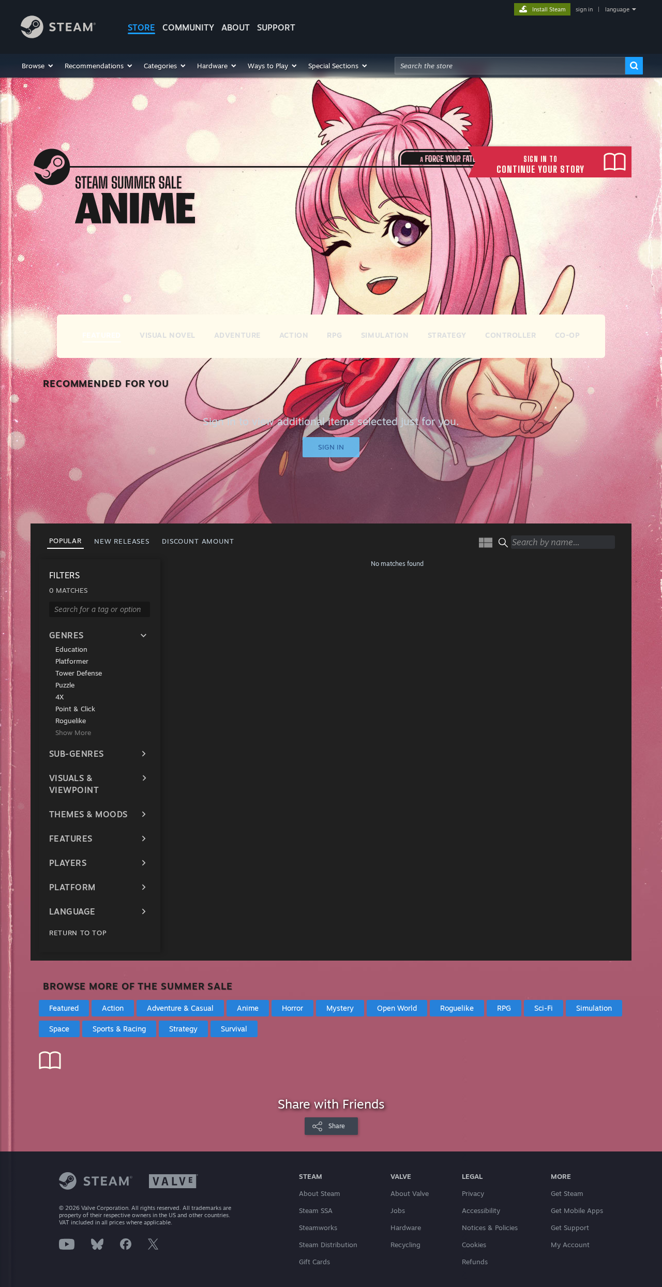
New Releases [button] (121, 541)
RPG (504, 1008)
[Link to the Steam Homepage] (58, 35)
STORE (141, 27)
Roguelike (70, 720)
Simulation (594, 1008)
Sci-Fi (543, 1008)
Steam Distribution (328, 1244)
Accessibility (481, 1210)
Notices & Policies (490, 1227)
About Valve (409, 1193)
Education (71, 649)
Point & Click (75, 709)
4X (59, 697)
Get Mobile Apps (577, 1210)
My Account (570, 1244)
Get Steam (567, 1193)
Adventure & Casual (180, 1008)
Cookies (474, 1244)
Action (113, 1008)
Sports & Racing (119, 1028)
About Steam (319, 1193)
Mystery (340, 1008)
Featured (64, 1008)
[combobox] (510, 65)
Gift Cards (314, 1262)
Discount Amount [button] (198, 541)
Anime (248, 1008)
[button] (38, 66)
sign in (584, 9)
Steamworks (318, 1227)
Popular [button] (65, 540)
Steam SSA (316, 1210)
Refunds (475, 1262)
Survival (234, 1028)
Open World (397, 1008)
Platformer (71, 661)
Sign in (331, 447)
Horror (292, 1008)
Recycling (405, 1244)
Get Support (570, 1227)
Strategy (183, 1028)
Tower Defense (78, 673)
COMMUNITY (188, 27)
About (235, 27)
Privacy (473, 1193)
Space (59, 1028)
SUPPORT (276, 27)
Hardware (405, 1227)
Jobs (397, 1210)
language (617, 9)
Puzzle (64, 685)
